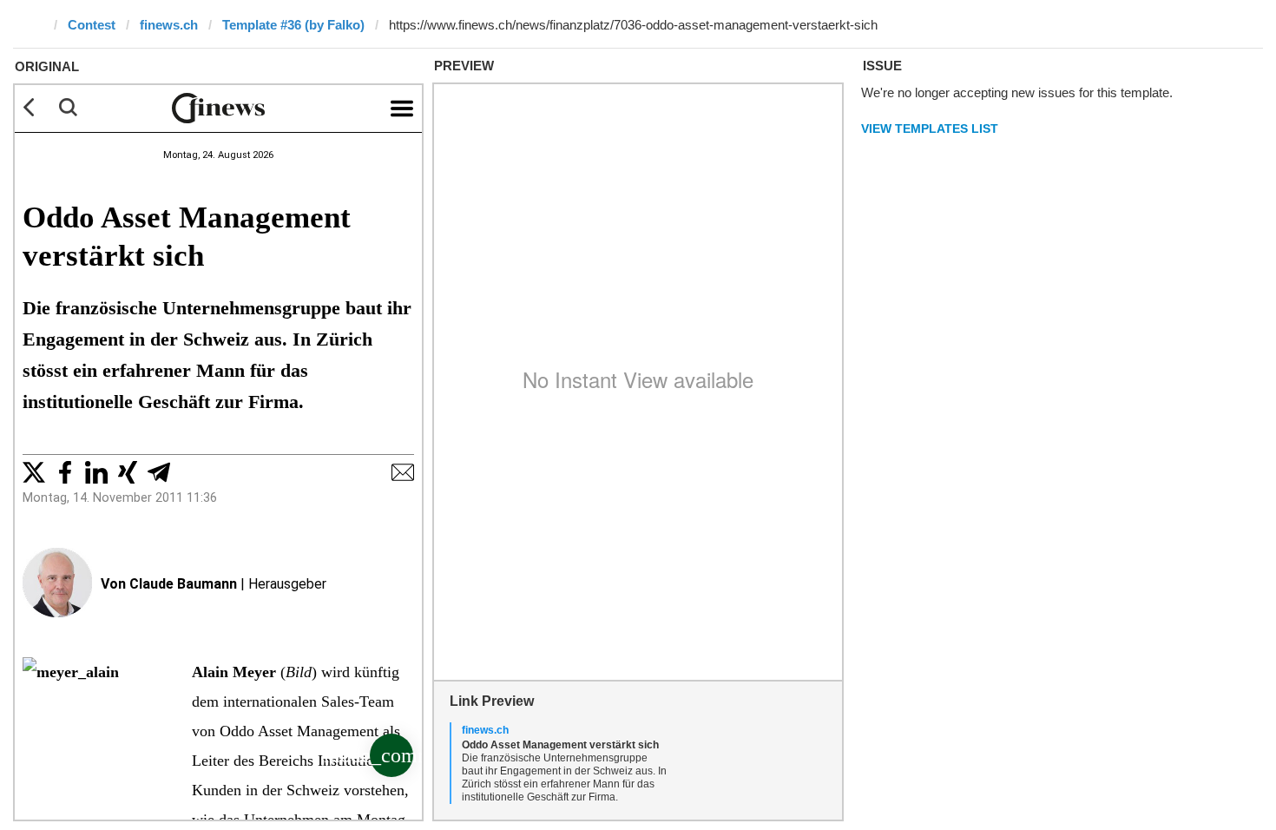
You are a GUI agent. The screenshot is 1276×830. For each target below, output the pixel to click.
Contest (91, 24)
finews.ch (169, 24)
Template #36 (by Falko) (293, 24)
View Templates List (929, 128)
